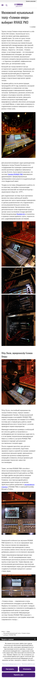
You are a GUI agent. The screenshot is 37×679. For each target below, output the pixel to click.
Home (3, 631)
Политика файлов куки (28, 664)
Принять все (18, 675)
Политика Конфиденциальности (11, 664)
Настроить (10, 669)
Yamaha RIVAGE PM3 (15, 174)
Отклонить (27, 669)
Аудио (8, 631)
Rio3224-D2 (21, 214)
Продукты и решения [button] (8, 639)
